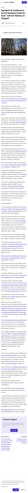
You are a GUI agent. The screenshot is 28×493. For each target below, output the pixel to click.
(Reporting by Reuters (7, 409)
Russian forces (16, 342)
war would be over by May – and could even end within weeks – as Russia (13, 209)
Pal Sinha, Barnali (10, 23)
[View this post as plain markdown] (23, 23)
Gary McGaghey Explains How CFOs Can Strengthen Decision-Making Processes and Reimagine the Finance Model (7, 444)
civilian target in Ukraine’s (13, 291)
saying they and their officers (15, 186)
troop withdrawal (21, 220)
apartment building (20, 122)
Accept (16, 489)
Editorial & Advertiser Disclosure (13, 32)
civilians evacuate (16, 296)
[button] (2, 2)
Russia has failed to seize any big (14, 320)
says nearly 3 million (18, 388)
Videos (24, 2)
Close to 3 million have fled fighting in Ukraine (21, 440)
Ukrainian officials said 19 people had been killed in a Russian (14, 285)
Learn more (5, 486)
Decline (23, 489)
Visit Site (14, 430)
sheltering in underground (17, 112)
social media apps (11, 363)
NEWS (2, 7)
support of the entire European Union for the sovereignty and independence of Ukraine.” (14, 100)
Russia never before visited (9, 355)
